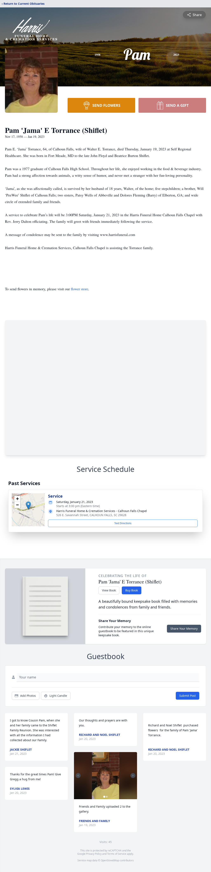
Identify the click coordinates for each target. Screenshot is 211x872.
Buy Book (131, 590)
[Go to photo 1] (104, 797)
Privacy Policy (94, 854)
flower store (79, 288)
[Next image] (132, 775)
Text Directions (122, 523)
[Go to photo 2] (107, 797)
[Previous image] (78, 775)
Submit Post (187, 696)
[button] (28, 505)
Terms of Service (116, 854)
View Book (109, 590)
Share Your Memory (184, 628)
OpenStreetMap (110, 860)
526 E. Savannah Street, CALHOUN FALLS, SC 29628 (91, 515)
